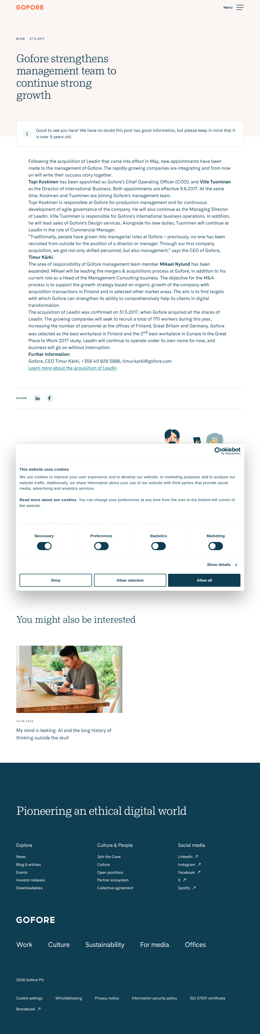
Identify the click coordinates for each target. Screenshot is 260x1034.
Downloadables (29, 888)
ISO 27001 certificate (207, 998)
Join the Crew (109, 856)
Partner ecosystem (113, 880)
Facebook (187, 872)
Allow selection (130, 580)
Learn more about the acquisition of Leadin (72, 368)
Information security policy (154, 998)
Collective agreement (115, 888)
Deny (55, 580)
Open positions (110, 872)
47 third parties (59, 524)
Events (22, 872)
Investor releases (30, 880)
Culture (103, 864)
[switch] (101, 546)
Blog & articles (28, 864)
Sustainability (105, 945)
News (21, 856)
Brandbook (26, 1009)
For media (154, 945)
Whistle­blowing (68, 998)
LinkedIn (185, 856)
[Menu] (233, 7)
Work (24, 945)
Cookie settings (29, 998)
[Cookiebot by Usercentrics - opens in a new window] (218, 451)
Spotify (184, 888)
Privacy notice (107, 998)
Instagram (187, 864)
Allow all (204, 580)
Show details (219, 565)
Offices (195, 945)
